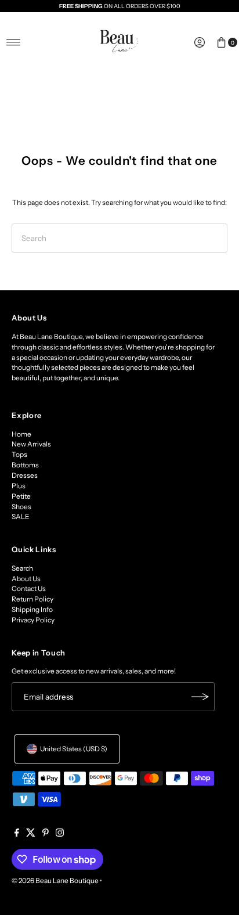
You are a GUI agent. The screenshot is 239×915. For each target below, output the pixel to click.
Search (22, 568)
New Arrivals (31, 444)
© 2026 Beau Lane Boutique (55, 880)
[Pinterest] (45, 834)
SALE (21, 516)
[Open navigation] (14, 42)
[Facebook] (17, 834)
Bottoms (25, 464)
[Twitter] (30, 834)
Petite (21, 496)
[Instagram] (60, 834)
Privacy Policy (33, 619)
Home (21, 434)
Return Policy (32, 599)
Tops (19, 454)
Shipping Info (32, 609)
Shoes (21, 506)
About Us (26, 578)
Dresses (25, 475)
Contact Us (29, 588)
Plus (19, 485)
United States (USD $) (73, 748)
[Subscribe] (200, 696)
